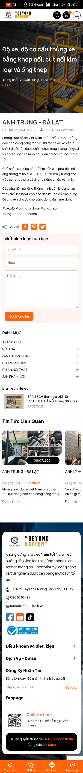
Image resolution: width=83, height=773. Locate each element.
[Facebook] (10, 617)
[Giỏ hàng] (66, 15)
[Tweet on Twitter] (42, 227)
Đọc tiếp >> (11, 501)
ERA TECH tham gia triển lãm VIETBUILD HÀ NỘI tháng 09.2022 (52, 398)
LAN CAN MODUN (15, 356)
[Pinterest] (34, 227)
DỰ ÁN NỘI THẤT (15, 369)
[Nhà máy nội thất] (61, 4)
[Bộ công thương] (22, 630)
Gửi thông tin (19, 316)
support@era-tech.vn (26, 605)
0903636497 (20, 597)
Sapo (52, 744)
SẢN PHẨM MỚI (13, 376)
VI (14, 4)
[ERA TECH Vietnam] (17, 15)
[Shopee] (20, 617)
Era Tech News (15, 388)
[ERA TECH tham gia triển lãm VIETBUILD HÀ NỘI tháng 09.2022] (13, 401)
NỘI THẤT (9, 349)
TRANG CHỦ (11, 342)
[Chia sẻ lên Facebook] (25, 227)
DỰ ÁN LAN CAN (14, 363)
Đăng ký (71, 687)
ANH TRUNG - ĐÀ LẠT (20, 471)
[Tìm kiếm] (57, 15)
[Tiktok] (30, 617)
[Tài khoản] (33, 4)
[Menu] (77, 15)
